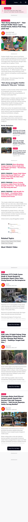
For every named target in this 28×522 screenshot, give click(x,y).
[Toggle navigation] (25, 2)
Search (20, 2)
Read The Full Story (14, 324)
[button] (2, 8)
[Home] (3, 2)
